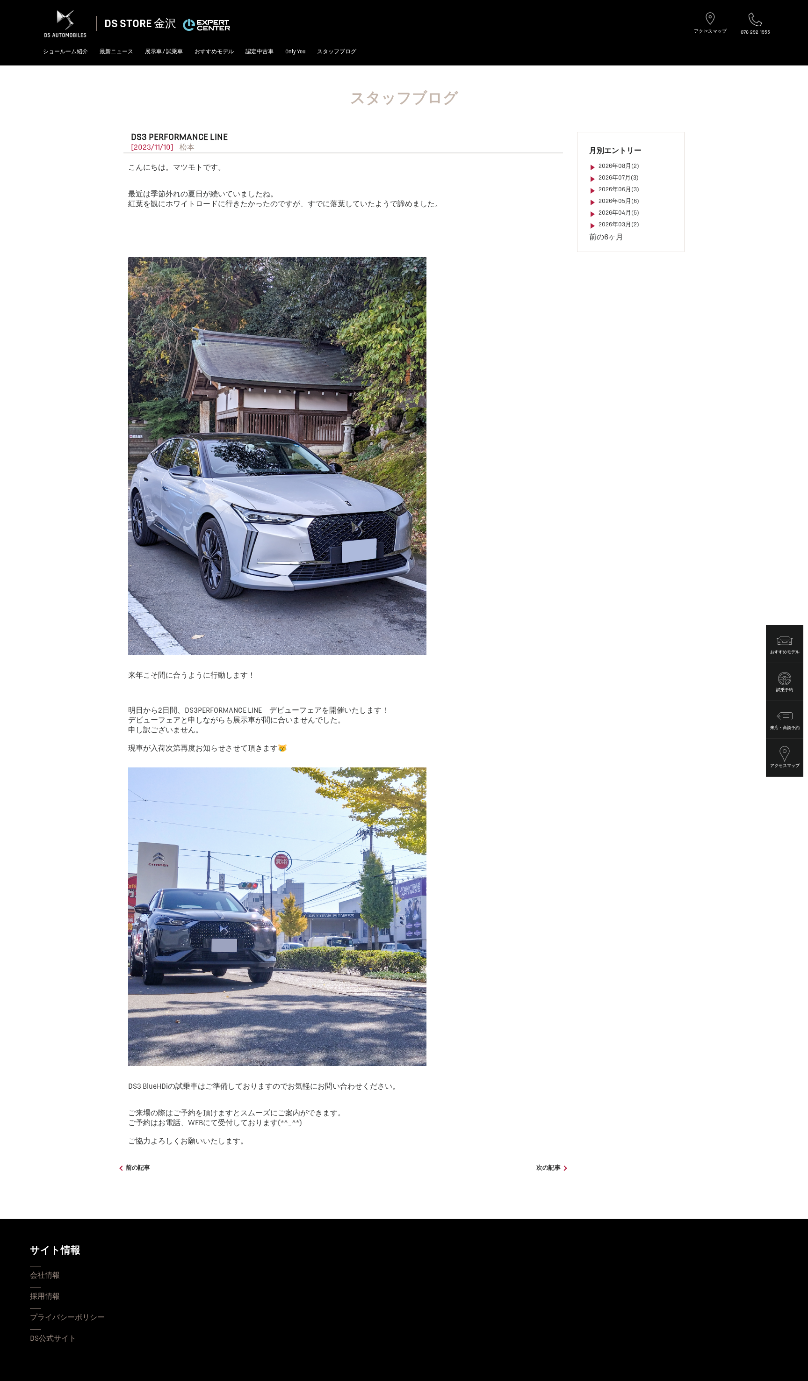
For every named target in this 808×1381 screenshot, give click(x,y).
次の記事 (548, 1167)
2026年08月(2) (619, 166)
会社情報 (45, 1275)
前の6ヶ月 (606, 237)
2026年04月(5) (619, 213)
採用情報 (45, 1296)
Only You (295, 52)
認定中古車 (259, 52)
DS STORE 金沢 (140, 23)
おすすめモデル (214, 52)
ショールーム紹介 (65, 52)
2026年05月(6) (619, 201)
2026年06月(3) (619, 189)
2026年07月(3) (619, 177)
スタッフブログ (336, 52)
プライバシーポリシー (67, 1317)
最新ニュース (116, 52)
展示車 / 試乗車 (164, 52)
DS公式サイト (53, 1338)
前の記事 (138, 1167)
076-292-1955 (755, 32)
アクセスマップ (710, 31)
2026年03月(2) (619, 224)
